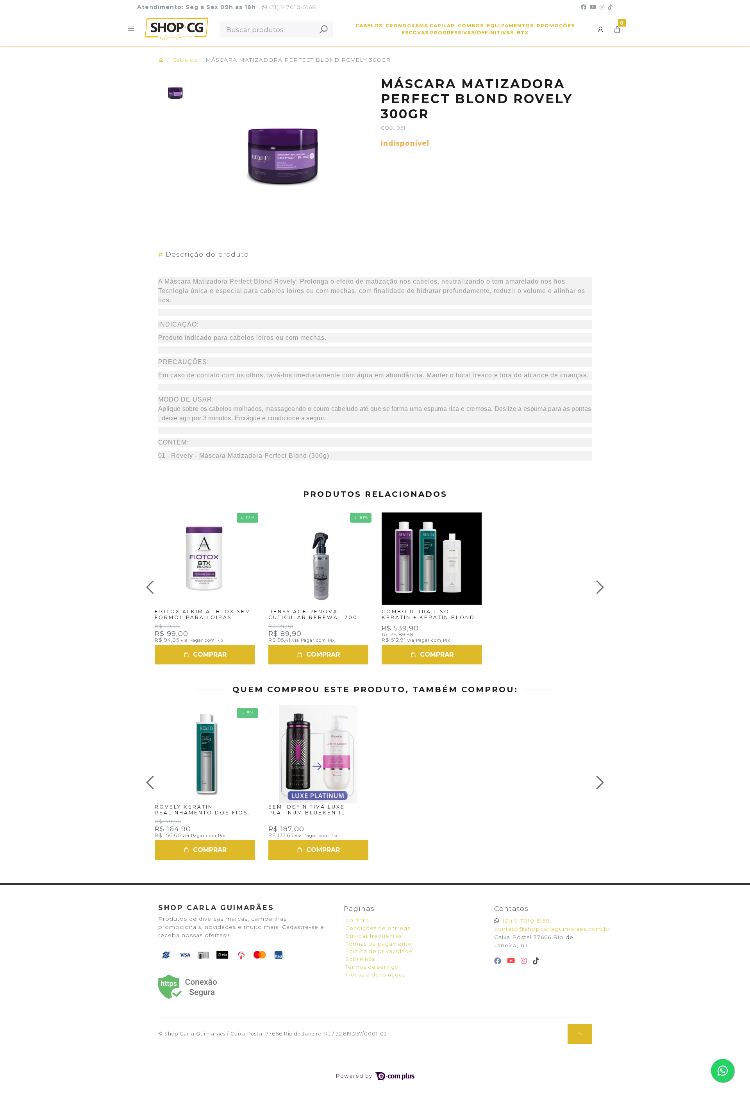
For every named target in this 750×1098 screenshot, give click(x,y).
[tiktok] (536, 961)
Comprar (209, 654)
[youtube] (512, 961)
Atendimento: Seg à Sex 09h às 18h (196, 7)
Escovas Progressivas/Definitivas (458, 33)
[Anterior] (151, 587)
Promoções (556, 26)
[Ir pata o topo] (580, 1034)
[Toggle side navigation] (132, 29)
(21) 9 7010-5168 (291, 7)
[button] (600, 29)
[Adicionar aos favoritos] (169, 518)
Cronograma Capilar (420, 26)
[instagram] (525, 961)
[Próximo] (599, 587)
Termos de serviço (371, 967)
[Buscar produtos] (323, 29)
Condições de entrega (378, 928)
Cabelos (368, 26)
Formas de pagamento (378, 944)
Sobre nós (360, 959)
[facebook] (499, 961)
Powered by (355, 1076)
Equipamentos (510, 26)
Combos (471, 26)
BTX (523, 33)
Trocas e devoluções (375, 974)
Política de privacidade (379, 951)
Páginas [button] (359, 908)
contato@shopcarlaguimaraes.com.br (552, 928)
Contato (357, 920)
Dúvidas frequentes (373, 936)
